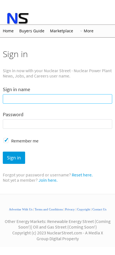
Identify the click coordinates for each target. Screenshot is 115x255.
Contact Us (99, 209)
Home (8, 30)
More (89, 30)
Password (13, 114)
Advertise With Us (20, 209)
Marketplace (61, 30)
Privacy (70, 209)
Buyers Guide (31, 30)
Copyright (83, 209)
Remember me (25, 141)
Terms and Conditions (49, 209)
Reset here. (82, 175)
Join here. (48, 180)
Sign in (14, 158)
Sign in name (16, 89)
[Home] (17, 18)
